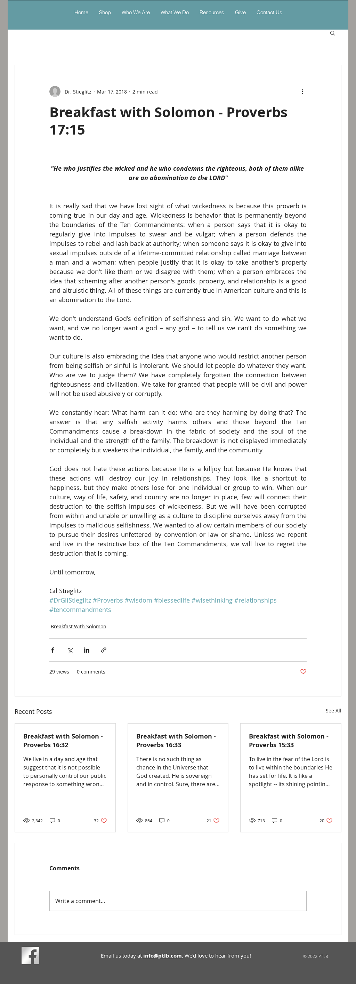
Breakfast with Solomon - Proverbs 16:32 (63, 740)
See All (333, 710)
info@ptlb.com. (163, 955)
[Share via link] (103, 650)
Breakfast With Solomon (78, 626)
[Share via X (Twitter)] (69, 650)
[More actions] (302, 91)
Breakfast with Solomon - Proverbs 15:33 (289, 740)
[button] (174, 12)
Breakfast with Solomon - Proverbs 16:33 (176, 740)
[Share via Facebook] (52, 650)
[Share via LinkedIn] (86, 650)
